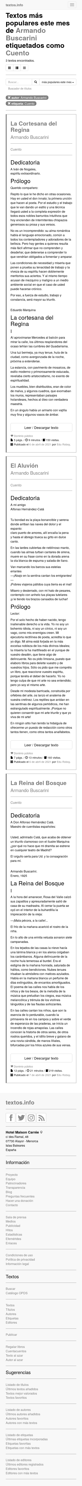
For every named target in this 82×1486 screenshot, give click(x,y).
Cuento (17, 52)
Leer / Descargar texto (41, 427)
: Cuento (23, 103)
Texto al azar (14, 1355)
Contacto (12, 1205)
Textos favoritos (16, 1397)
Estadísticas (14, 1234)
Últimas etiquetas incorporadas (27, 1439)
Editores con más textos (22, 1473)
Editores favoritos (17, 1468)
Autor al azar (14, 1360)
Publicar (11, 1334)
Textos (10, 1305)
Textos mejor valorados (21, 1393)
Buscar (10, 1288)
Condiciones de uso (19, 1255)
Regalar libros (15, 1346)
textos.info (20, 1102)
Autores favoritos (17, 1418)
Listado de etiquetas (19, 1435)
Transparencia (15, 1187)
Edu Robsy (63, 444)
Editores (11, 1322)
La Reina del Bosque (38, 783)
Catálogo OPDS (17, 1293)
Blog (9, 1192)
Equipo (10, 1179)
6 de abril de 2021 (40, 444)
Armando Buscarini (26, 33)
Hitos (9, 1230)
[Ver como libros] (9, 68)
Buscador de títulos (19, 88)
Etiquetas (12, 1318)
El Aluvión (24, 465)
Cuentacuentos (16, 1351)
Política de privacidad (20, 1259)
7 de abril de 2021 (40, 1075)
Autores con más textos (21, 1423)
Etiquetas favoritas (18, 1443)
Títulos (10, 1309)
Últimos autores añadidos (23, 1414)
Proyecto (12, 1174)
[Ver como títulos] (17, 68)
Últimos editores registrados (24, 1464)
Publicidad (13, 1225)
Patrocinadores (16, 1183)
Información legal (17, 1264)
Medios (11, 1221)
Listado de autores (18, 1409)
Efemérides (13, 1239)
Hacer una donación (19, 1200)
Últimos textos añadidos (22, 1389)
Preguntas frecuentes (20, 1196)
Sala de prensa (16, 1217)
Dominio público (23, 436)
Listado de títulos (17, 1384)
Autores (11, 1314)
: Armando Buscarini (29, 97)
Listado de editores (18, 1460)
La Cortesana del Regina (33, 126)
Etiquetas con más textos (22, 1448)
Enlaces (11, 1243)
